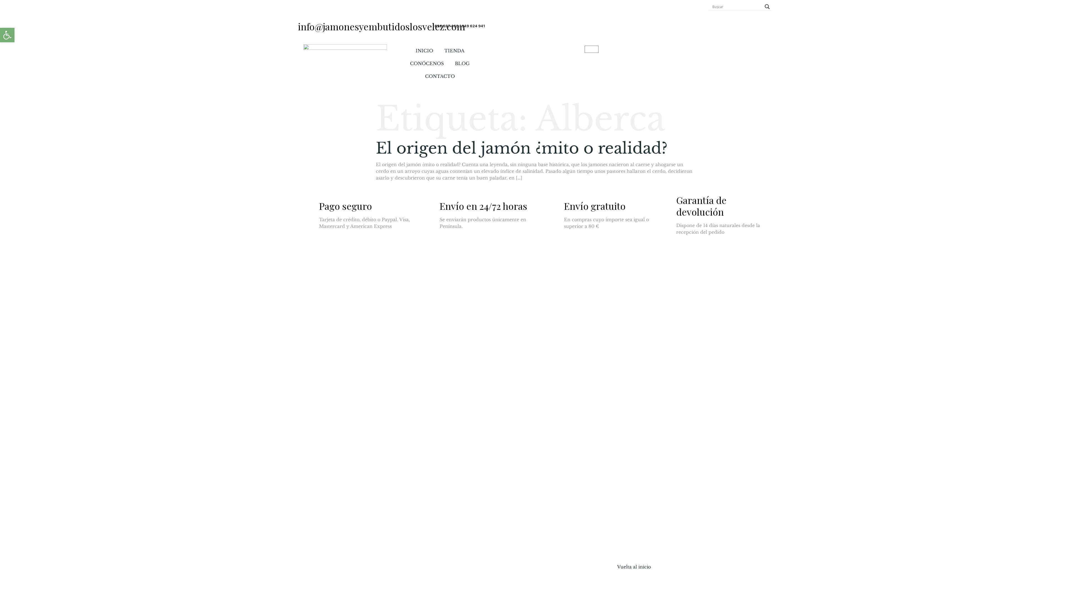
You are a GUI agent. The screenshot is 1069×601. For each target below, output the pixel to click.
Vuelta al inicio (634, 567)
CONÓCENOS (427, 63)
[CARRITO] (592, 49)
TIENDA (454, 50)
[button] (7, 35)
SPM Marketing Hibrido (366, 551)
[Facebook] (308, 366)
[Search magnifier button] (767, 7)
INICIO (424, 50)
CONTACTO (440, 76)
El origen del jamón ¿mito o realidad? (522, 148)
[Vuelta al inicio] (624, 555)
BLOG (462, 63)
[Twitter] (323, 366)
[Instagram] (338, 366)
